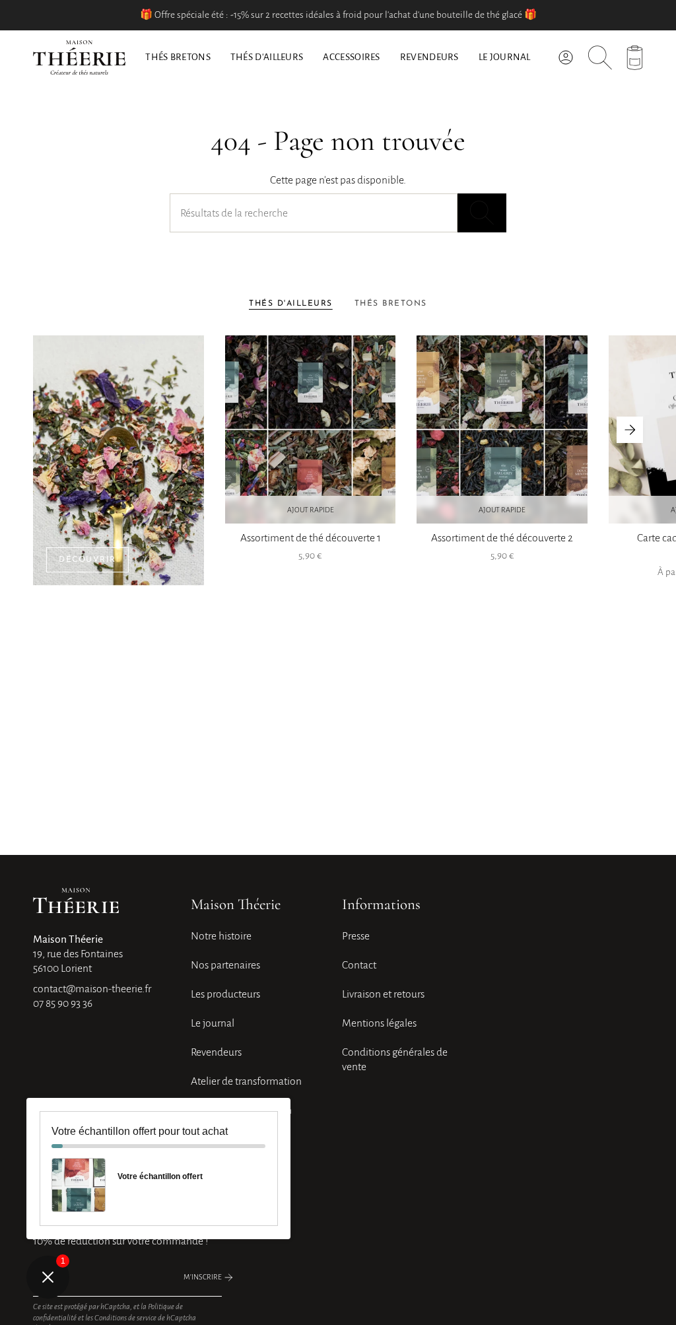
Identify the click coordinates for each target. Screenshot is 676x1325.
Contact (359, 965)
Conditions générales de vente (395, 1059)
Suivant (630, 430)
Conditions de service (125, 1317)
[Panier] (634, 57)
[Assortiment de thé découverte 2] (502, 429)
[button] (267, 57)
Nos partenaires (225, 965)
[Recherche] (481, 212)
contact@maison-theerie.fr (92, 989)
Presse (356, 936)
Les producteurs (225, 994)
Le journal (212, 1023)
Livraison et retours (383, 994)
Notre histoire (221, 936)
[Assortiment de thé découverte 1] (310, 429)
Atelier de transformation (246, 1081)
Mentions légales (379, 1023)
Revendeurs (216, 1052)
